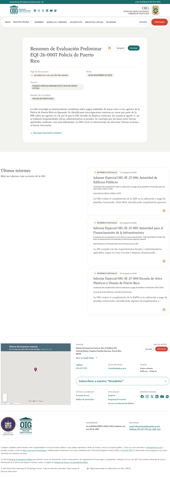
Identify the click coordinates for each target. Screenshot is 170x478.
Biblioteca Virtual (94, 22)
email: (132, 426)
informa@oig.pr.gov (154, 447)
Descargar (134, 48)
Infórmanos (160, 22)
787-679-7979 (127, 450)
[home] (20, 10)
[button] (22, 21)
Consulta (143, 22)
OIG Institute (76, 22)
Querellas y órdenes (57, 22)
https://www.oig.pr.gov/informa (34, 450)
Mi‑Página (111, 22)
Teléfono (79, 365)
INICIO (7, 22)
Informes (39, 22)
